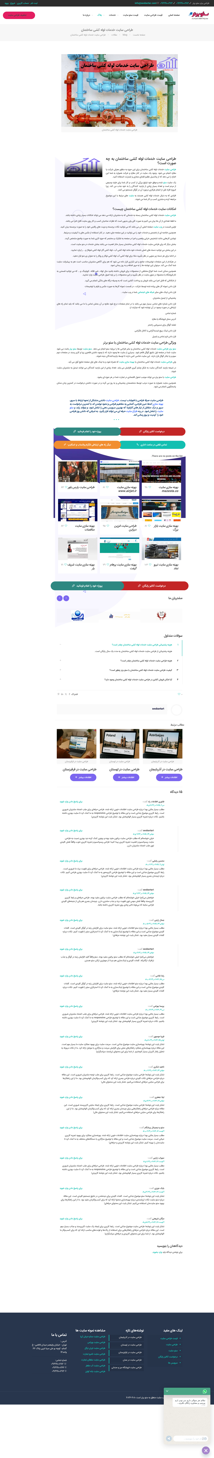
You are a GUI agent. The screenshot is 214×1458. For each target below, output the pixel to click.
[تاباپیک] (161, 615)
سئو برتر (172, 349)
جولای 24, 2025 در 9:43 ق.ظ (143, 893)
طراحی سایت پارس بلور (81, 487)
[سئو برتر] (199, 15)
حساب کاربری (23, 3)
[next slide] (66, 598)
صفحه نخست (139, 35)
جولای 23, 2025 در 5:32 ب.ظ (153, 923)
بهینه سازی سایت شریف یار (80, 567)
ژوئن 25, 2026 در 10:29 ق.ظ (154, 1040)
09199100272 (166, 3)
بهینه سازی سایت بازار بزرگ (166, 528)
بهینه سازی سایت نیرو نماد (166, 567)
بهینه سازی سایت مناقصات (84, 528)
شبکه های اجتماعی (146, 292)
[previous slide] (60, 598)
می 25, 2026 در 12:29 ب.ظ (154, 979)
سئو (165, 182)
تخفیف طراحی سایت (17, 15)
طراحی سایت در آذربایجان (165, 769)
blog (125, 35)
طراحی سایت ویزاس (96, 1342)
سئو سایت (87, 349)
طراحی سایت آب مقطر (95, 1365)
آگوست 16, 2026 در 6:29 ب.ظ (153, 1131)
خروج (12, 3)
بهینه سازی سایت (126, 362)
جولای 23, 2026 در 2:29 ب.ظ (154, 1070)
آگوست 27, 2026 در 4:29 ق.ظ (153, 1192)
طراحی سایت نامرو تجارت (94, 1354)
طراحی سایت (170, 169)
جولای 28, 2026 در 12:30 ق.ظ (153, 1101)
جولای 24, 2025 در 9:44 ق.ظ (143, 834)
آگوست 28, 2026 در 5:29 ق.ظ (153, 1222)
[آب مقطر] (77, 615)
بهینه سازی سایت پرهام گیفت (123, 567)
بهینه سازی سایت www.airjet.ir (126, 489)
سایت (131, 195)
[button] (119, 648)
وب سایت (157, 227)
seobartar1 (158, 709)
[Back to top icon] (200, 1452)
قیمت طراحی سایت (169, 1338)
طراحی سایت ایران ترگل (95, 1348)
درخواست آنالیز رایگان (168, 1357)
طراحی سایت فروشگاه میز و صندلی (127, 1367)
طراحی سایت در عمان (132, 1360)
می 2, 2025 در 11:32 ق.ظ (155, 805)
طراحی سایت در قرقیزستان (79, 769)
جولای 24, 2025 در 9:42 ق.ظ (143, 952)
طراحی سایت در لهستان (124, 769)
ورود (6, 3)
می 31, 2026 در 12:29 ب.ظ (154, 1009)
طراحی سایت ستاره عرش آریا (92, 1336)
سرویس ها (173, 1363)
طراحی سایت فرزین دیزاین (125, 528)
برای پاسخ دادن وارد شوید (71, 801)
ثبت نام (34, 3)
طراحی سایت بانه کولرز (95, 1371)
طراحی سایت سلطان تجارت (93, 1360)
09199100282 (182, 3)
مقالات (114, 35)
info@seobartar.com (145, 3)
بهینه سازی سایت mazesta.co (168, 489)
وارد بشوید (157, 1252)
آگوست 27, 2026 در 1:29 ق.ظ (153, 1161)
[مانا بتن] (119, 615)
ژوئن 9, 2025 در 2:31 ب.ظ (154, 864)
